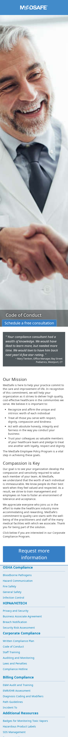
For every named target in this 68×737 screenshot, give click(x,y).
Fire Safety (9, 586)
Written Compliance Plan (18, 641)
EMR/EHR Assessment (16, 690)
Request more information (34, 554)
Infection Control (13, 597)
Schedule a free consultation (29, 323)
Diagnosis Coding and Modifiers (23, 696)
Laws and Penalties (15, 663)
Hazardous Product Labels (19, 726)
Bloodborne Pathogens (17, 575)
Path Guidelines (13, 702)
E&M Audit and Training (18, 685)
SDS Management (14, 732)
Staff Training (11, 652)
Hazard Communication (18, 580)
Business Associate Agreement (22, 616)
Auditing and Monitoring (18, 658)
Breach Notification (15, 622)
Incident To (10, 707)
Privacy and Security (15, 610)
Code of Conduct (13, 646)
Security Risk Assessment (19, 627)
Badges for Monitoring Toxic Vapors (25, 721)
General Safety (12, 592)
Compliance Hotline (15, 669)
